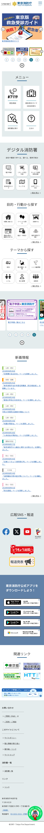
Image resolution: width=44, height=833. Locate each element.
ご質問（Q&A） (10, 716)
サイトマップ (9, 755)
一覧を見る (34, 193)
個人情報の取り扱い (12, 743)
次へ (41, 29)
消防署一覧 (8, 771)
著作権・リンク (10, 749)
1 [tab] (9, 335)
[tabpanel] (22, 315)
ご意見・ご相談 (10, 722)
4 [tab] (28, 335)
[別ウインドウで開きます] (12, 666)
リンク (7, 787)
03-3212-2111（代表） (20, 814)
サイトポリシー (10, 738)
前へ (3, 29)
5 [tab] (34, 335)
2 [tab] (15, 335)
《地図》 (5, 810)
